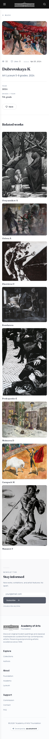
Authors (6, 661)
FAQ (5, 709)
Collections (8, 656)
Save (11, 106)
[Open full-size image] (24, 38)
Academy (7, 680)
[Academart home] (24, 4)
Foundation (8, 676)
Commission (8, 700)
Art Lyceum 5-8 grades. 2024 (18, 75)
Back (8, 15)
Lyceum (6, 685)
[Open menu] (4, 4)
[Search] (44, 4)
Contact (7, 705)
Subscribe (10, 600)
